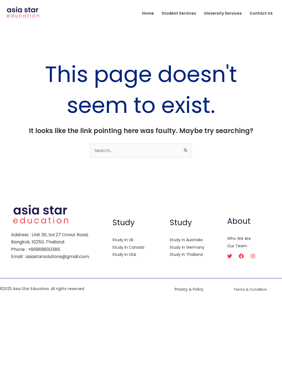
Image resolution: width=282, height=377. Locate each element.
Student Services (179, 13)
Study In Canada (128, 247)
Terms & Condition (250, 289)
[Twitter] (229, 256)
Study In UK (123, 240)
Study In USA (124, 254)
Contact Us (261, 13)
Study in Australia (186, 240)
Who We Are (239, 238)
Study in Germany (187, 247)
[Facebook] (241, 256)
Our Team (237, 246)
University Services (223, 13)
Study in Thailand (186, 254)
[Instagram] (252, 256)
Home (148, 13)
